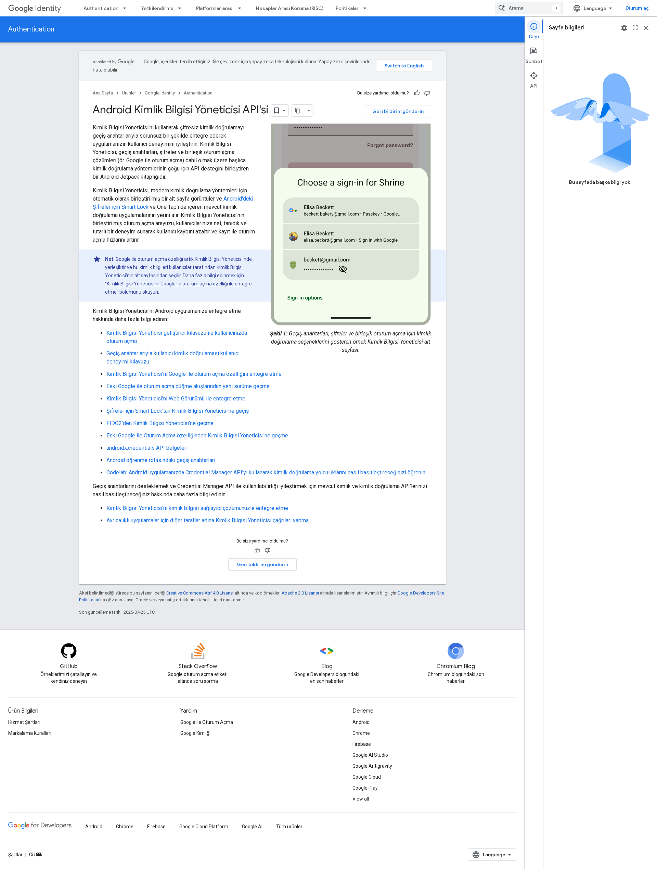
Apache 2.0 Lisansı (300, 593)
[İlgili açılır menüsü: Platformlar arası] (241, 8)
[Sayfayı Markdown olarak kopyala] (298, 110)
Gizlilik (35, 854)
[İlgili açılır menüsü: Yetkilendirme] (181, 8)
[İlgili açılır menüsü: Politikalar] (367, 8)
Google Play (365, 788)
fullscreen (635, 28)
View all (360, 799)
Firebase (361, 744)
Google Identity (160, 92)
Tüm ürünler (289, 826)
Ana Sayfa (103, 92)
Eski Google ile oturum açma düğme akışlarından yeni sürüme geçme (188, 386)
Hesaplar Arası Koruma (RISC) (289, 8)
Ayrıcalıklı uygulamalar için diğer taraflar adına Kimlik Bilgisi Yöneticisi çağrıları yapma (207, 520)
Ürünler (129, 92)
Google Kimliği (195, 733)
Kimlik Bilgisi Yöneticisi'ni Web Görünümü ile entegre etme (175, 398)
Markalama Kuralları (29, 733)
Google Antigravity (372, 766)
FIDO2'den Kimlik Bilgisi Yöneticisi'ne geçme (160, 423)
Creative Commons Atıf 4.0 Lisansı (200, 593)
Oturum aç (637, 8)
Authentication (100, 8)
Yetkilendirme (157, 8)
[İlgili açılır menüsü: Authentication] (126, 8)
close (646, 28)
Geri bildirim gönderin (398, 111)
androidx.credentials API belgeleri (147, 448)
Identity (48, 8)
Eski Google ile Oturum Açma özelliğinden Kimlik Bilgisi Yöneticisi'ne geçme (197, 435)
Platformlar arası (214, 8)
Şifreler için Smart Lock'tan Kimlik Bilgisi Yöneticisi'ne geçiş (177, 411)
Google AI (252, 826)
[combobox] (529, 8)
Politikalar (347, 8)
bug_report (624, 28)
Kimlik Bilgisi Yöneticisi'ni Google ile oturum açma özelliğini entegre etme (194, 374)
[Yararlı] (417, 93)
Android (361, 722)
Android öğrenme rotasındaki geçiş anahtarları (160, 460)
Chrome (361, 733)
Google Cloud (366, 777)
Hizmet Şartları (24, 722)
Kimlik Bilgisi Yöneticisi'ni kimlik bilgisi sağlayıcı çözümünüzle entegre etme (197, 508)
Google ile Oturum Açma (206, 722)
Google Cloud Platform (203, 826)
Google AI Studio (370, 755)
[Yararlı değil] (427, 93)
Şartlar (15, 854)
